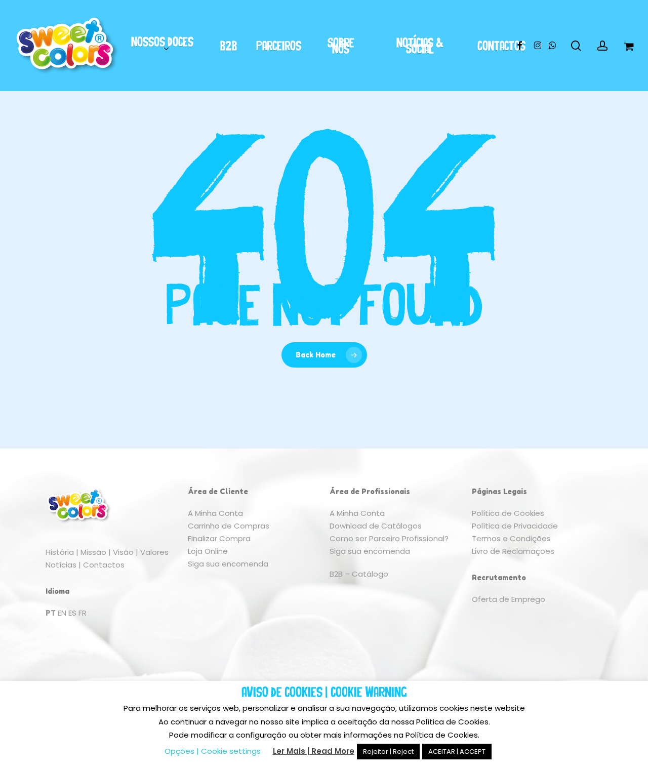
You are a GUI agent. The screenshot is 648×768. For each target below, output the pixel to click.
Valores (154, 552)
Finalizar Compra (219, 538)
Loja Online (208, 551)
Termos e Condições (511, 538)
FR (82, 613)
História (60, 552)
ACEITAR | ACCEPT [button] (456, 751)
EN (62, 613)
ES (72, 613)
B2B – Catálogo (359, 574)
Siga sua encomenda (228, 563)
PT (51, 613)
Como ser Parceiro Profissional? (389, 538)
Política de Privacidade (515, 525)
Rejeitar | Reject (388, 751)
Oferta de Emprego (508, 599)
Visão (123, 552)
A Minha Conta (215, 513)
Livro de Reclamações (513, 551)
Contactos (104, 564)
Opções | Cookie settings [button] (213, 751)
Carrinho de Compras (228, 525)
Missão (93, 552)
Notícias (61, 564)
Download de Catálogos (376, 525)
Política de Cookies (508, 513)
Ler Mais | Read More (313, 751)
